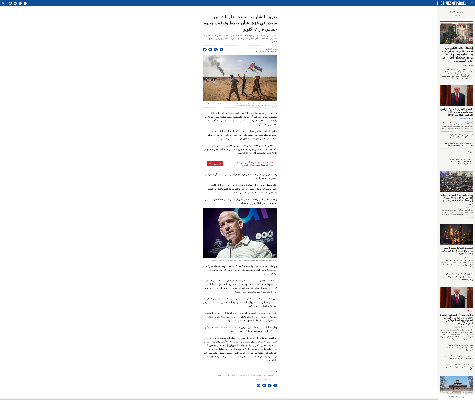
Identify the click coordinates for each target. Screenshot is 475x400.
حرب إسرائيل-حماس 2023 (256, 375)
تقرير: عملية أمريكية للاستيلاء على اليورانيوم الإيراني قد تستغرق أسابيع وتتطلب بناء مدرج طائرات (459, 367)
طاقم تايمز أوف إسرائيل (463, 326)
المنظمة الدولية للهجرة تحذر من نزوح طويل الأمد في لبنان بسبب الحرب (457, 251)
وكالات (461, 118)
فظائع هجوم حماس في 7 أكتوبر (235, 375)
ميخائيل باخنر (270, 49)
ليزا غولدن (467, 257)
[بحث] (3, 3)
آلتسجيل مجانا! (215, 164)
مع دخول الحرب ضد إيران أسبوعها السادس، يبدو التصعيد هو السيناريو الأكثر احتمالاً (460, 161)
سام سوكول (467, 206)
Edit (257, 51)
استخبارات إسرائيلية (268, 379)
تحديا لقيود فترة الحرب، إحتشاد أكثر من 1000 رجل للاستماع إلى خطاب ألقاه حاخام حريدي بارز (457, 199)
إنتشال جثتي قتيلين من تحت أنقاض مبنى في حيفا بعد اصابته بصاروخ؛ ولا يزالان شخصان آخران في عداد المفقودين (457, 54)
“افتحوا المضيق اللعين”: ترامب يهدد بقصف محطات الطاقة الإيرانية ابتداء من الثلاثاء (456, 112)
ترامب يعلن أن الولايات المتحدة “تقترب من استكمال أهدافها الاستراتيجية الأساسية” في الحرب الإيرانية (456, 319)
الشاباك (220, 375)
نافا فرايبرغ (467, 118)
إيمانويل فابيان (466, 65)
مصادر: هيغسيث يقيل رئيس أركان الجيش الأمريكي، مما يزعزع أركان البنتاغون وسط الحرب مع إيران (460, 347)
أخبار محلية (271, 375)
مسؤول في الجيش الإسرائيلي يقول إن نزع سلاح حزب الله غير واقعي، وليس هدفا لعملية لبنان (459, 276)
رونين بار (256, 379)
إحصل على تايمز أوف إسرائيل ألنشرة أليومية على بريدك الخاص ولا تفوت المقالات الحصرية (254, 163)
